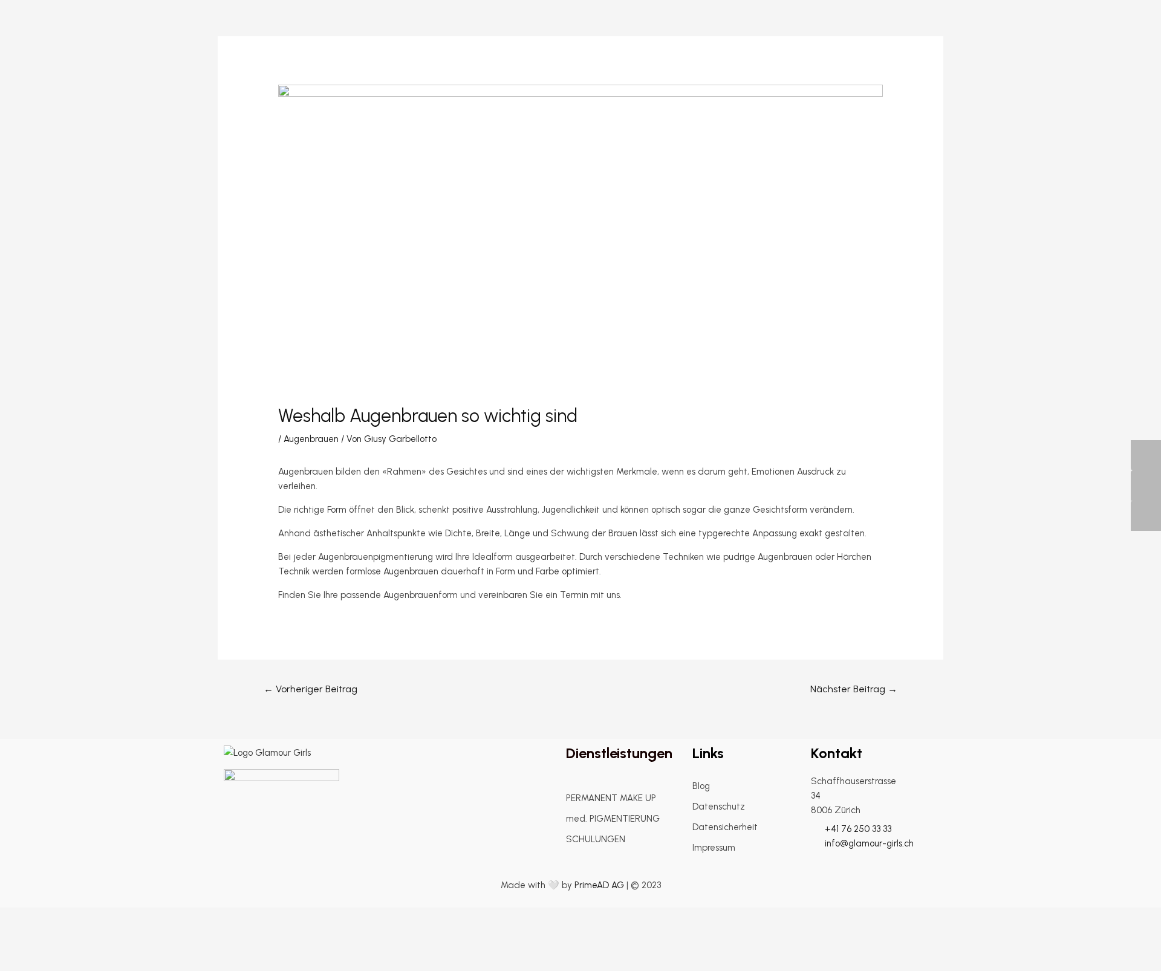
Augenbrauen (311, 439)
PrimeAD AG (599, 885)
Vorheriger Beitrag (310, 689)
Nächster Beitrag (853, 689)
